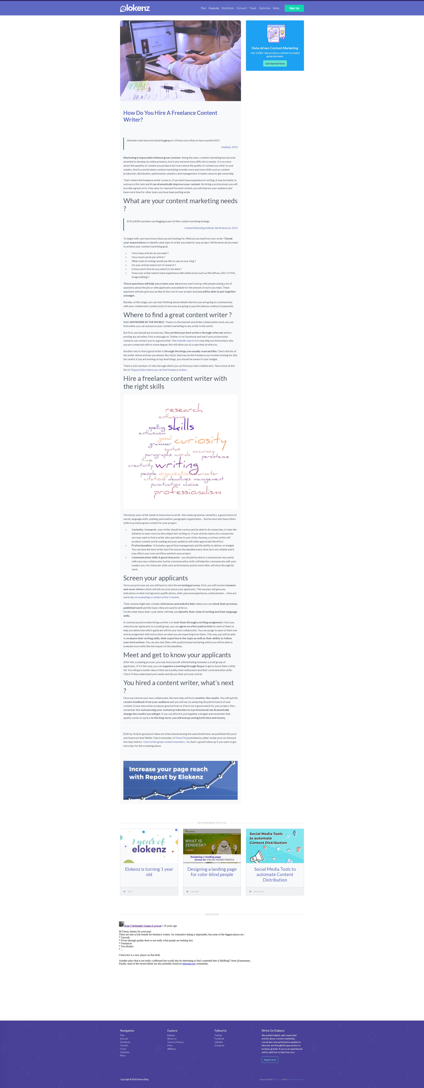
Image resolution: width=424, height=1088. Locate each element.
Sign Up (294, 8)
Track (252, 8)
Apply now (270, 1059)
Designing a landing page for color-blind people (212, 871)
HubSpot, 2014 (229, 146)
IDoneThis (181, 737)
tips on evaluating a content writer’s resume (154, 597)
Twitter (218, 1035)
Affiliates (171, 1049)
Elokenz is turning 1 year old (149, 871)
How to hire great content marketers (164, 741)
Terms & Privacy (175, 1042)
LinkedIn (218, 1042)
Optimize (264, 8)
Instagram (219, 1045)
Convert (242, 8)
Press (170, 1045)
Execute (214, 8)
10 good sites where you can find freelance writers (158, 369)
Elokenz (171, 1035)
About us (172, 1038)
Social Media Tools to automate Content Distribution (275, 874)
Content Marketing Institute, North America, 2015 (211, 227)
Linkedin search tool (188, 340)
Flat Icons (277, 1079)
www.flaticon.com (295, 1079)
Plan (203, 8)
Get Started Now (275, 63)
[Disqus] (212, 961)
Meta (276, 8)
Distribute (228, 8)
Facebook (219, 1038)
